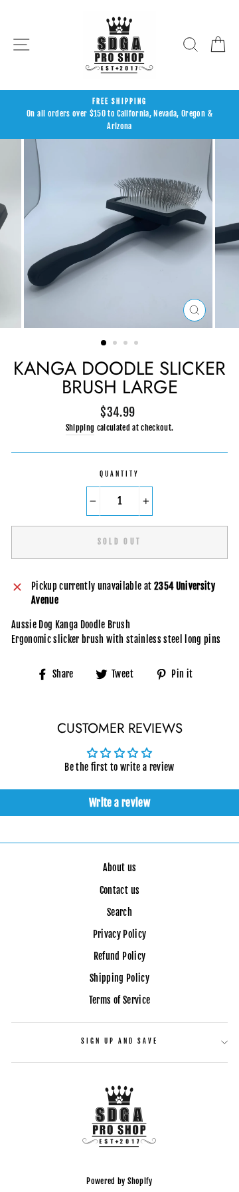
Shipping (80, 428)
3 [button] (126, 344)
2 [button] (116, 344)
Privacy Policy (120, 934)
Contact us (119, 890)
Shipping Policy (119, 978)
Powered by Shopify (119, 1181)
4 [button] (137, 344)
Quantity (119, 474)
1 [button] (104, 343)
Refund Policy (119, 956)
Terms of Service (119, 1000)
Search (119, 912)
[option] (119, 115)
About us (120, 867)
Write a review (119, 802)
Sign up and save (120, 1041)
